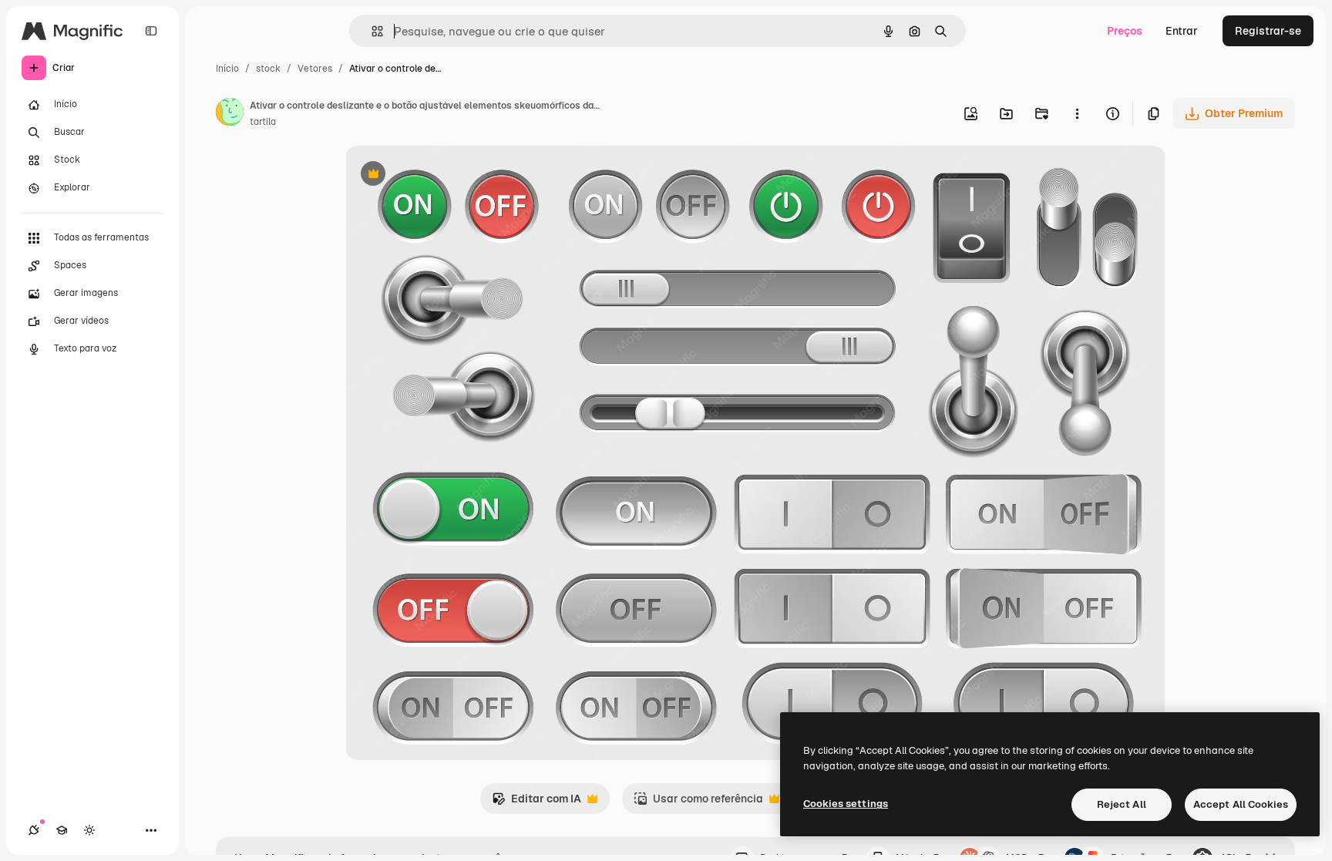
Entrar (1182, 31)
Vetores (315, 68)
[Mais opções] (1076, 113)
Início (227, 68)
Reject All (1121, 804)
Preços (1124, 31)
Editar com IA (536, 803)
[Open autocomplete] (371, 31)
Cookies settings (845, 803)
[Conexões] (34, 830)
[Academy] (61, 830)
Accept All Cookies (1240, 804)
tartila (263, 122)
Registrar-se (1268, 31)
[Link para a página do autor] (230, 114)
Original (444, 175)
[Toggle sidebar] (151, 30)
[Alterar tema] (89, 830)
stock (268, 68)
